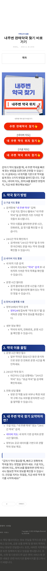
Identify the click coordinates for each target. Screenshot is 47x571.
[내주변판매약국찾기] (23, 114)
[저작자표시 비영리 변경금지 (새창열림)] (29, 504)
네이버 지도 (12, 434)
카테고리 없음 (23, 34)
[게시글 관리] (12, 504)
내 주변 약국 (23, 208)
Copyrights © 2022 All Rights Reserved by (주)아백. (34, 532)
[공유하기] (9, 504)
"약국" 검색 (33, 267)
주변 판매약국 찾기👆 (23, 126)
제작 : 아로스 (4, 532)
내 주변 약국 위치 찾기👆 (23, 140)
